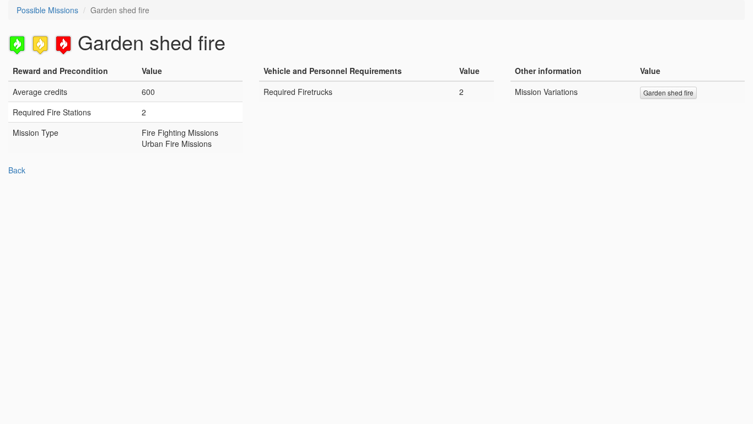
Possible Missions (47, 9)
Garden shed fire (668, 92)
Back (16, 170)
